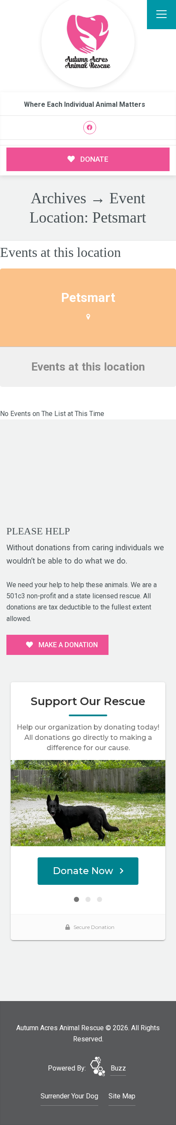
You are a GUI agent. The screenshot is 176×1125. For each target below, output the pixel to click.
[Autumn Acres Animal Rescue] (88, 42)
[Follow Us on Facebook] (90, 127)
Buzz (118, 1068)
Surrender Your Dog (69, 1096)
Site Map (122, 1096)
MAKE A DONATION (67, 645)
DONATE (94, 159)
